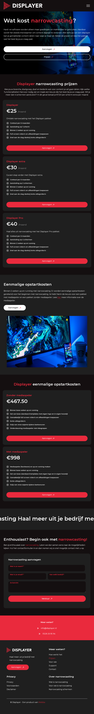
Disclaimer (11, 689)
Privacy (10, 682)
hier (59, 297)
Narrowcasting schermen (60, 689)
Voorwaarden (13, 686)
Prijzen (47, 57)
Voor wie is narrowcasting (60, 686)
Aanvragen (47, 49)
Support (53, 666)
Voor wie (53, 662)
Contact (52, 669)
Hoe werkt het (55, 655)
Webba (41, 702)
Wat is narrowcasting (58, 682)
